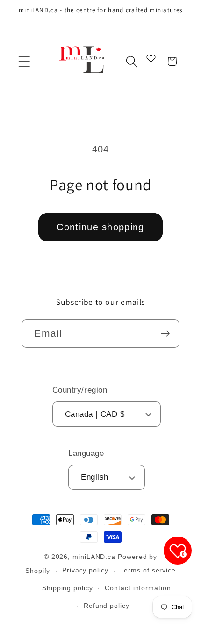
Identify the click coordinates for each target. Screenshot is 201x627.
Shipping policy (67, 588)
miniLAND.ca (93, 556)
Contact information (138, 588)
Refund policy (106, 605)
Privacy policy (85, 570)
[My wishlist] (151, 58)
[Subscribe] (165, 333)
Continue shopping (100, 227)
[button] (24, 61)
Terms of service (148, 570)
